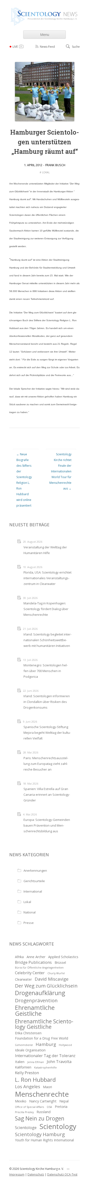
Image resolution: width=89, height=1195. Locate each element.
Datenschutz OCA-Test (62, 1174)
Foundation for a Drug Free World (41, 1038)
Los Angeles (27, 1086)
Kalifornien (23, 1067)
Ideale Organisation (30, 1050)
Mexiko (20, 1101)
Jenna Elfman (35, 1062)
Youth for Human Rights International (44, 1140)
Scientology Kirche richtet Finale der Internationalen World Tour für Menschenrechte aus (60, 471)
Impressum (16, 1174)
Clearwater (23, 979)
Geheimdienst (24, 1045)
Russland (44, 1112)
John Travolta (59, 1061)
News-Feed (47, 47)
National (29, 912)
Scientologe (26, 1127)
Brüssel (60, 962)
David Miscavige (52, 979)
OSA (49, 1107)
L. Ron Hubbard (35, 1079)
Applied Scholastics (63, 957)
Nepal (64, 1101)
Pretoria (61, 1106)
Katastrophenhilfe (45, 1067)
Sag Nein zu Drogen (39, 1118)
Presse (28, 923)
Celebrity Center (30, 972)
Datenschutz (36, 1174)
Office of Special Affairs (29, 1107)
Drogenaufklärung (40, 993)
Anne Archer (36, 957)
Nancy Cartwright (42, 1101)
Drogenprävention (36, 1000)
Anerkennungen (35, 870)
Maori (47, 1087)
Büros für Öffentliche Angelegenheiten (39, 967)
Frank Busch (55, 165)
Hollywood (65, 1045)
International (32, 891)
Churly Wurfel (56, 973)
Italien (19, 1061)
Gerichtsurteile (34, 881)
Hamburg (46, 1044)
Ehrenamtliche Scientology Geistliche (44, 1024)
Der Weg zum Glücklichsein (46, 985)
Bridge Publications (33, 962)
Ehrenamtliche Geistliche (35, 1010)
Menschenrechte (42, 1094)
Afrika (19, 957)
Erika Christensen (28, 1033)
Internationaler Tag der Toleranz (45, 1055)
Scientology (57, 1126)
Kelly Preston (27, 1072)
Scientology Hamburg (40, 1134)
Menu (44, 34)
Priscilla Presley (24, 1112)
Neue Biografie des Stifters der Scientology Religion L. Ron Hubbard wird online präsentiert (24, 480)
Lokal (46, 172)
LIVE (15, 47)
